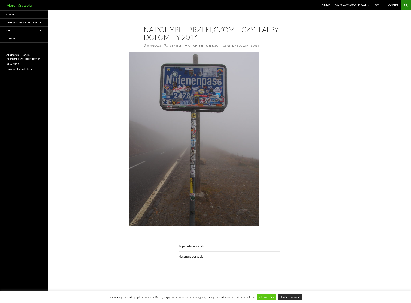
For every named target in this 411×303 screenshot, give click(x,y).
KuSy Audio (12, 63)
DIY (377, 5)
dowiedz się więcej (290, 297)
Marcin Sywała (19, 5)
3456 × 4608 (174, 45)
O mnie (326, 5)
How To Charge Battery (19, 69)
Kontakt (392, 5)
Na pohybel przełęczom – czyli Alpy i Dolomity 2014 (223, 45)
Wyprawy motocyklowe (350, 5)
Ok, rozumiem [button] (266, 297)
